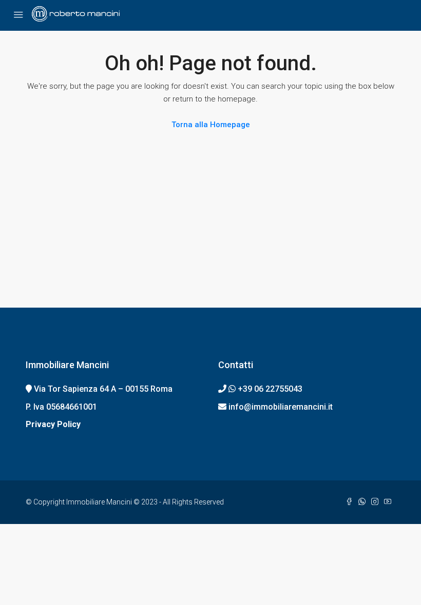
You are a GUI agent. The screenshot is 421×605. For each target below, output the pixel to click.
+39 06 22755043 (270, 389)
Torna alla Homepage (210, 124)
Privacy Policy (53, 424)
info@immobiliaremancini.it (280, 407)
